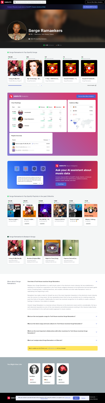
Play (15, 68)
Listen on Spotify (91, 85)
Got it (76, 398)
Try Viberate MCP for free (90, 7)
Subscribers (58, 107)
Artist (19, 107)
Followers (42, 107)
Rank (13, 107)
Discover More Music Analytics (95, 2)
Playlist (14, 140)
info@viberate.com (51, 348)
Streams (50, 107)
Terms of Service (93, 399)
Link (32, 143)
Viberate (6, 2)
